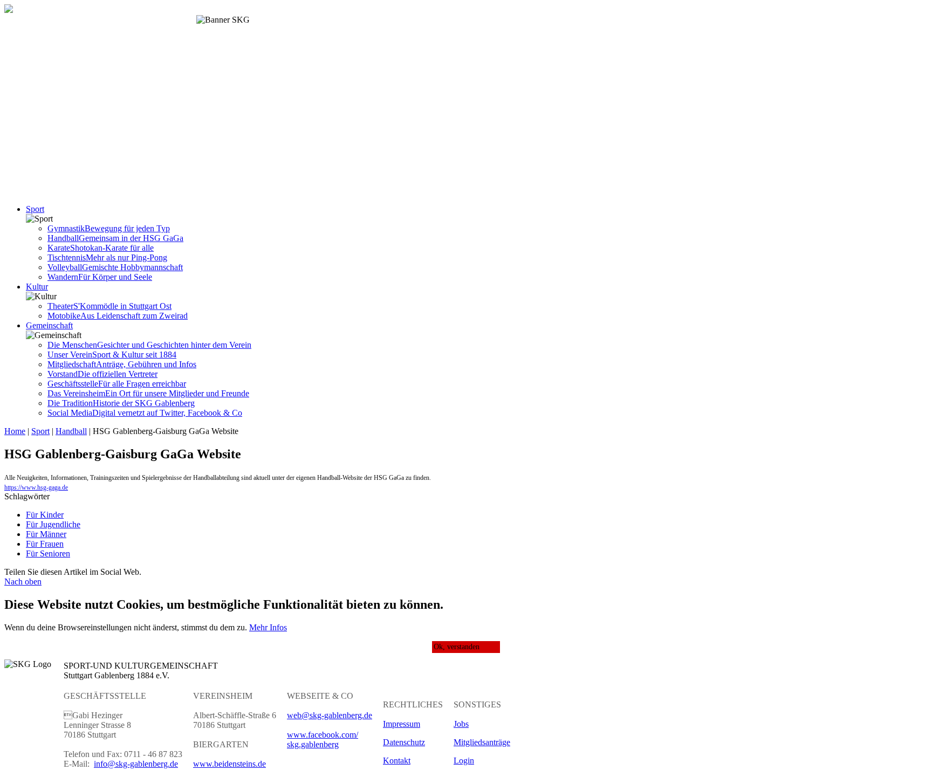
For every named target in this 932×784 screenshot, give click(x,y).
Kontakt (396, 760)
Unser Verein (111, 354)
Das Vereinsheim (148, 393)
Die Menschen (149, 344)
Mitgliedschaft (121, 364)
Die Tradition (121, 403)
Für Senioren (48, 553)
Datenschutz (404, 742)
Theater (109, 306)
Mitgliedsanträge (482, 742)
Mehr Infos (268, 627)
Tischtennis (107, 257)
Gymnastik (108, 228)
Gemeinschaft (49, 325)
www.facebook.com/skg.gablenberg (322, 739)
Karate (100, 247)
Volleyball (115, 267)
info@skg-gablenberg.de (136, 763)
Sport (35, 209)
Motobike (117, 315)
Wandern (99, 276)
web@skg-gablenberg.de (329, 715)
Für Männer (46, 534)
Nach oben (23, 581)
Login (464, 760)
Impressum (401, 723)
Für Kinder (45, 514)
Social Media (144, 412)
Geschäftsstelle (116, 383)
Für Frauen (45, 543)
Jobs (461, 723)
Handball (115, 238)
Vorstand (102, 374)
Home (14, 431)
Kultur (37, 286)
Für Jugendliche (53, 524)
